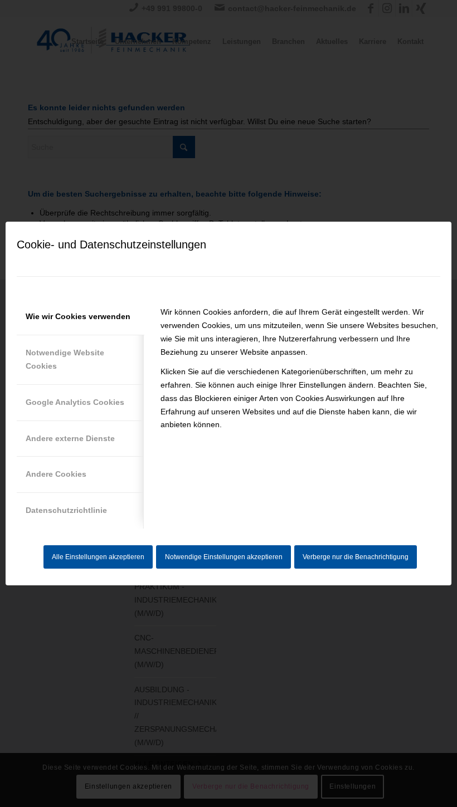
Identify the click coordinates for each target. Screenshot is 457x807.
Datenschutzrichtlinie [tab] (66, 510)
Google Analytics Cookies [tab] (75, 402)
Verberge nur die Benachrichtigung (356, 557)
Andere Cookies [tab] (56, 473)
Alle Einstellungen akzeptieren (98, 557)
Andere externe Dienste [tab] (70, 438)
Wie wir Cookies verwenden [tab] (78, 316)
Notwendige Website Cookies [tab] (65, 359)
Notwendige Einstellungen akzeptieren (224, 557)
